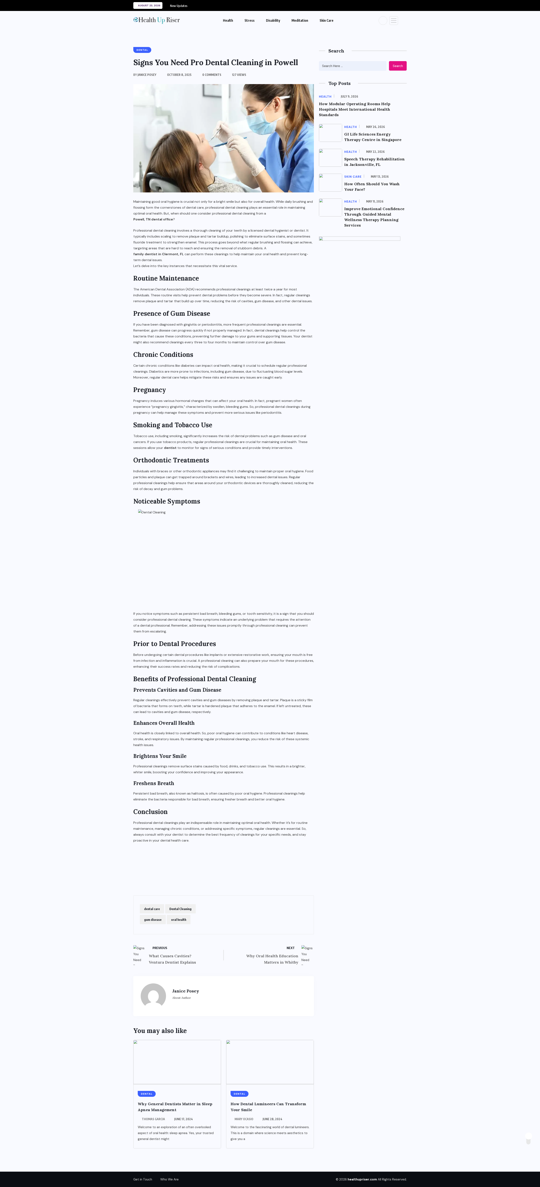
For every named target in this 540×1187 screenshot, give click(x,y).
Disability (273, 20)
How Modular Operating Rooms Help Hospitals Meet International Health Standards (354, 109)
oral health (178, 919)
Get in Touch (142, 1179)
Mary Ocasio (244, 1119)
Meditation (300, 20)
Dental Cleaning (180, 909)
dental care (152, 909)
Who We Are (169, 1179)
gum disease (153, 919)
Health (228, 20)
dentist (170, 448)
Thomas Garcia (153, 1119)
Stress (249, 20)
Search (398, 66)
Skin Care (326, 20)
